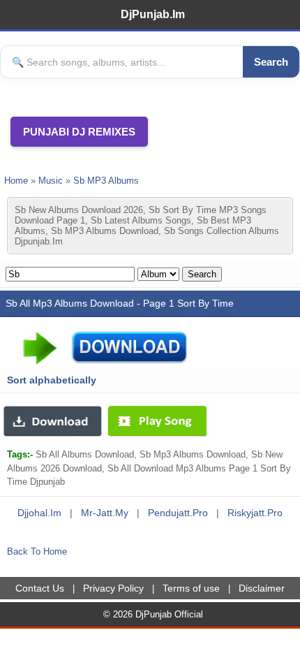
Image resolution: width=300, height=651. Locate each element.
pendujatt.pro (178, 512)
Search (271, 62)
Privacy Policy (113, 588)
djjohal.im (39, 512)
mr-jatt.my (104, 512)
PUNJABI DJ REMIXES (79, 132)
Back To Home (37, 551)
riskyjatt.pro (255, 512)
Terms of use (191, 588)
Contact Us (39, 588)
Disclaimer (262, 588)
